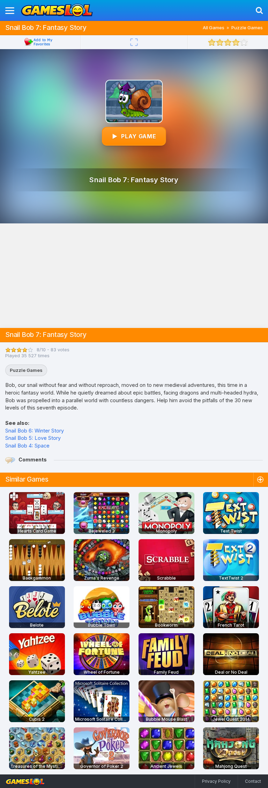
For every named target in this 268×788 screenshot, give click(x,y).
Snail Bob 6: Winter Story (34, 431)
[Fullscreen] (134, 42)
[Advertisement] (134, 275)
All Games (213, 27)
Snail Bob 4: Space (27, 446)
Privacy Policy (216, 781)
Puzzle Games (247, 27)
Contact (253, 781)
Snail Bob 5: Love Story (33, 438)
